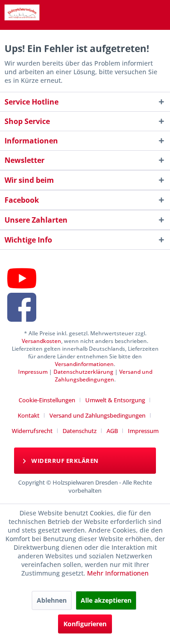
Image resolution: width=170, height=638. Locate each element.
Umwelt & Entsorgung (115, 400)
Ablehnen (52, 600)
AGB (112, 431)
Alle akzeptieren (106, 600)
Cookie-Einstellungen (47, 400)
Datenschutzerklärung (83, 372)
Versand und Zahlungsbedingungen (103, 375)
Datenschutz (80, 431)
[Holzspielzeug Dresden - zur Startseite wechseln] (22, 12)
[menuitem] (50, 400)
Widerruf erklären (64, 461)
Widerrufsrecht (32, 431)
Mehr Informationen (118, 573)
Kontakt (28, 415)
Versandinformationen (84, 364)
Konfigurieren (85, 623)
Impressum (33, 372)
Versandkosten (41, 341)
